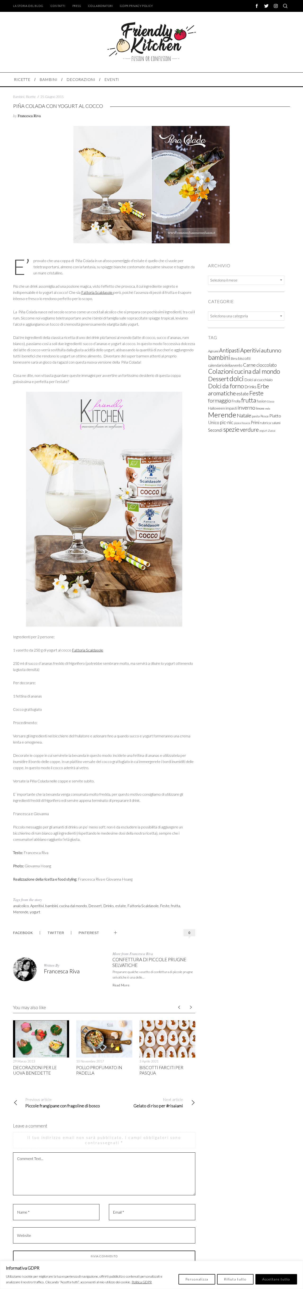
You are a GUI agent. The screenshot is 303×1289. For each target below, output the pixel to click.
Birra (234, 359)
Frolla (236, 401)
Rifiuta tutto (235, 1279)
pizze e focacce (242, 423)
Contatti (57, 6)
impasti (231, 408)
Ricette (31, 97)
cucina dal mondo (73, 905)
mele (267, 408)
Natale (244, 415)
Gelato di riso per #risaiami (158, 1102)
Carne (249, 365)
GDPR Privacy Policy (136, 6)
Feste (164, 905)
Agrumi (213, 351)
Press (76, 6)
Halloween (216, 408)
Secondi (215, 430)
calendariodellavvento (225, 365)
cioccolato (266, 365)
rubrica (265, 423)
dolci (236, 379)
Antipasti (229, 350)
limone (260, 409)
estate (120, 905)
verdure (249, 429)
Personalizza (196, 1279)
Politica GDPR (142, 1282)
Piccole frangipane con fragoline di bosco (62, 1102)
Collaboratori (100, 6)
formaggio (219, 400)
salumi (276, 423)
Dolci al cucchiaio (258, 380)
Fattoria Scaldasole (97, 292)
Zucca (271, 431)
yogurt (35, 912)
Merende (20, 912)
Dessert (95, 905)
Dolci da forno (226, 386)
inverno (246, 408)
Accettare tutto (276, 1279)
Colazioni (221, 371)
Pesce (264, 416)
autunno (271, 350)
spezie (231, 429)
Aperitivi (37, 905)
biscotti (244, 358)
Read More (120, 985)
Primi (255, 422)
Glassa (270, 401)
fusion (261, 401)
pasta (256, 416)
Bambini (18, 97)
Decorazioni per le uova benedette (35, 1070)
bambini (51, 905)
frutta (175, 905)
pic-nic (226, 422)
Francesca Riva (29, 115)
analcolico (21, 905)
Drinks (108, 905)
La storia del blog (28, 6)
